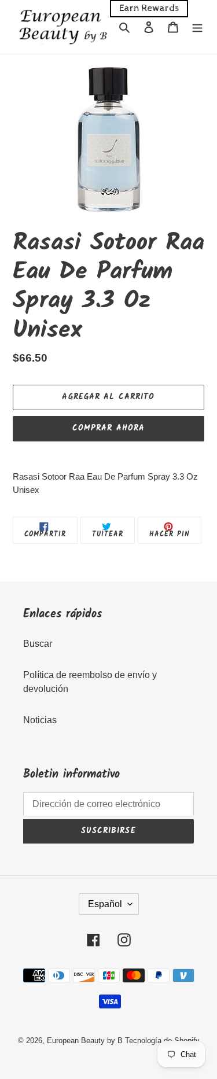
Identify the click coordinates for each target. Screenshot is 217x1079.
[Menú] (197, 26)
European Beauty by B (85, 1040)
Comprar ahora (108, 428)
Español (105, 904)
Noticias (40, 720)
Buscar (37, 644)
